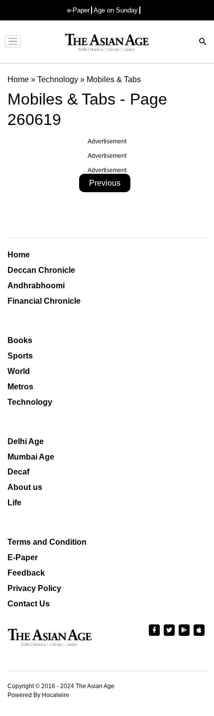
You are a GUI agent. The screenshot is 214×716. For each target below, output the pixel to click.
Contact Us (28, 603)
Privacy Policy (34, 588)
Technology (29, 402)
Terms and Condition (47, 542)
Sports (20, 356)
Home (18, 254)
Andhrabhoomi (36, 285)
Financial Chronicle (44, 301)
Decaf (18, 472)
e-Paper (78, 10)
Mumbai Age (30, 457)
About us (24, 487)
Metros (20, 386)
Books (19, 340)
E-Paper (22, 557)
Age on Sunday (116, 10)
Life (14, 502)
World (18, 371)
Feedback (26, 573)
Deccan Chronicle (41, 270)
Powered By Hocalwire (38, 695)
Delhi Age (25, 441)
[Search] (203, 42)
